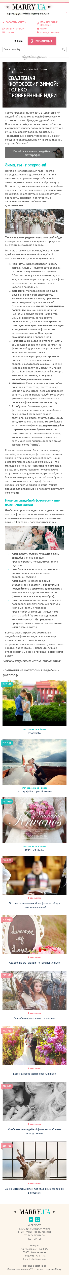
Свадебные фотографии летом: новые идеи (34, 962)
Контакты (34, 1238)
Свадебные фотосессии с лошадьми (34, 1018)
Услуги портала (34, 1235)
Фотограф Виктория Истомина (34, 791)
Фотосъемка (34, 897)
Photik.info (34, 733)
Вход (19, 41)
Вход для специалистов (34, 1228)
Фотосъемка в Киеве (34, 729)
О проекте (34, 1225)
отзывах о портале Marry (47, 1269)
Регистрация (44, 41)
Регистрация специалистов (34, 1232)
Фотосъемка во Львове (34, 787)
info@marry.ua (38, 1259)
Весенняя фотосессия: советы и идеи (34, 1073)
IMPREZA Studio (34, 850)
